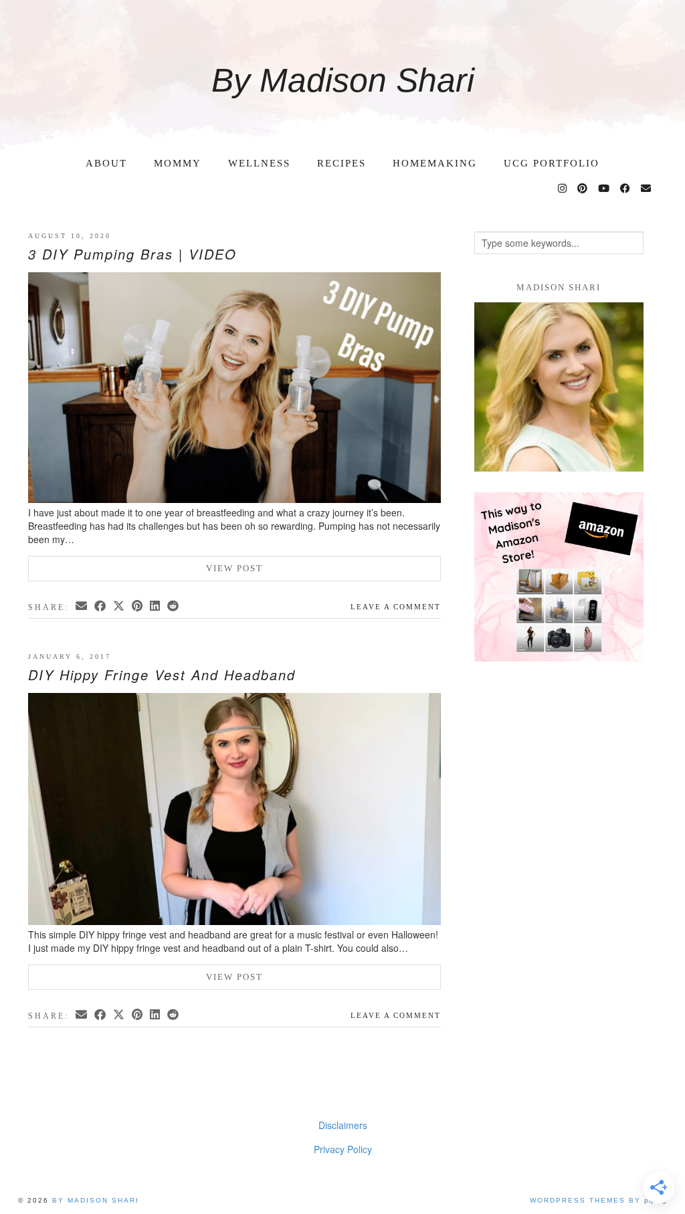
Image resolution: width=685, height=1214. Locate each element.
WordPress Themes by (598, 1200)
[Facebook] (625, 188)
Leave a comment (396, 607)
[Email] (646, 188)
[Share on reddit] (174, 605)
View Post (234, 568)
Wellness (259, 163)
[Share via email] (82, 605)
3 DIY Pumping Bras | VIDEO (132, 254)
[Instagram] (563, 188)
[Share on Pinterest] (138, 605)
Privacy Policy (343, 1149)
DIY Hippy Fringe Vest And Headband (162, 674)
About (106, 163)
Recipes (341, 163)
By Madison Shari (342, 80)
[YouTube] (604, 188)
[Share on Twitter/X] (119, 605)
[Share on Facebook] (101, 605)
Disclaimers (342, 1125)
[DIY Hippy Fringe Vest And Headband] (234, 810)
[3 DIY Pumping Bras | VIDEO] (234, 388)
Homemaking (435, 163)
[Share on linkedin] (156, 605)
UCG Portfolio (551, 163)
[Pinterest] (583, 188)
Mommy (177, 163)
